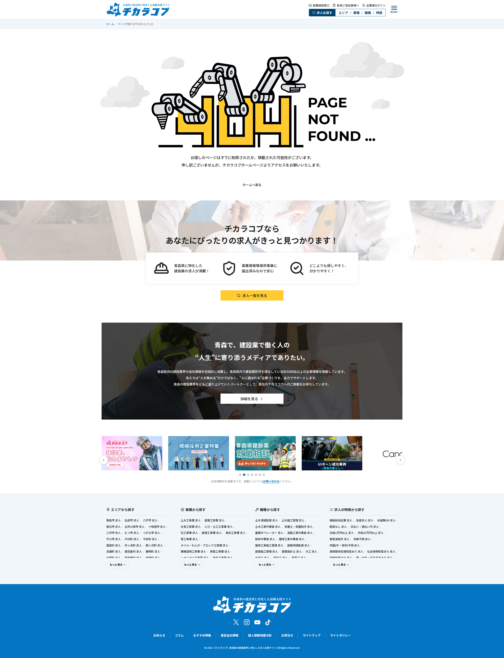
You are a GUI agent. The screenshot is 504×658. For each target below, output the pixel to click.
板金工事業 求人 (223, 558)
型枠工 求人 (280, 558)
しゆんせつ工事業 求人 (195, 558)
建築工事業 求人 (214, 520)
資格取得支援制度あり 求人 (346, 551)
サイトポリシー (340, 635)
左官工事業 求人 (191, 527)
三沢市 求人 (113, 533)
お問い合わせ (271, 481)
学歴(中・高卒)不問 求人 (345, 545)
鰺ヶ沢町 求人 (154, 545)
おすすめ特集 (202, 635)
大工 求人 (311, 551)
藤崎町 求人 (153, 551)
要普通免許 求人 (339, 539)
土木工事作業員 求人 (268, 527)
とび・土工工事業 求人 (219, 527)
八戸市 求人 (150, 520)
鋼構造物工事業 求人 (193, 551)
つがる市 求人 (151, 533)
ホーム (110, 24)
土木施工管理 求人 (293, 520)
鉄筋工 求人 (299, 558)
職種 (368, 12)
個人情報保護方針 (260, 635)
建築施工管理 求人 (266, 551)
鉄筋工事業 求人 (220, 551)
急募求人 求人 (364, 520)
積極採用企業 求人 (341, 520)
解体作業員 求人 (265, 539)
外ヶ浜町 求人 (133, 545)
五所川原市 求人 (135, 527)
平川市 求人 (113, 539)
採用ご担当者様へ (348, 5)
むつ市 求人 (132, 533)
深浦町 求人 (113, 551)
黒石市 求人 (113, 527)
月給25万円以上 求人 (371, 533)
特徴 (379, 12)
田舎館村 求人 (133, 558)
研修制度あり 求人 (341, 558)
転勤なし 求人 (338, 527)
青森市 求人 (113, 520)
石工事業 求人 (189, 533)
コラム (179, 635)
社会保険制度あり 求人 (381, 551)
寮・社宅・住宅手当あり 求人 (374, 558)
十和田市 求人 (157, 527)
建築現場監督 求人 (298, 545)
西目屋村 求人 (133, 551)
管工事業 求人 (189, 539)
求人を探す (324, 12)
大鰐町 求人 (113, 558)
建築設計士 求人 (292, 551)
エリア (343, 12)
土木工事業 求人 (191, 520)
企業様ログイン (376, 5)
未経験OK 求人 (386, 520)
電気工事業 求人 (236, 533)
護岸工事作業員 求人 (291, 539)
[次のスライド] (400, 460)
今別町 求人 (150, 539)
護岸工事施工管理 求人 (269, 545)
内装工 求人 (262, 558)
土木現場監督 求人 (266, 520)
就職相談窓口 (321, 5)
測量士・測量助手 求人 (298, 527)
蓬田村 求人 (113, 545)
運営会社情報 (229, 635)
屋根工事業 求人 (212, 533)
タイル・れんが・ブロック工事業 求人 (204, 545)
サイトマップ (312, 635)
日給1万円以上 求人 (342, 533)
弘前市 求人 (132, 520)
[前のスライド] (103, 460)
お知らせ (159, 635)
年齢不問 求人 (362, 539)
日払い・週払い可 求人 (365, 527)
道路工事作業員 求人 (300, 533)
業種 (356, 12)
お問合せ (287, 635)
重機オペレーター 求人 (269, 533)
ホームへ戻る (252, 184)
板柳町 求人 (153, 558)
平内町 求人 (132, 539)
